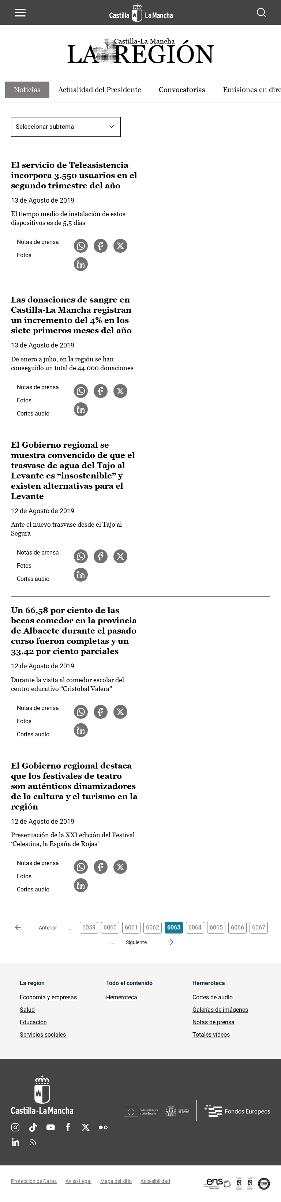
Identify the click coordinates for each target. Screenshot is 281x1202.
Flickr (103, 1127)
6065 (216, 927)
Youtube (50, 1127)
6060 (110, 927)
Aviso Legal (78, 1181)
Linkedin (15, 1142)
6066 (237, 927)
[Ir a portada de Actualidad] (140, 53)
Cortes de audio (212, 997)
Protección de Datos (34, 1181)
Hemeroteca (121, 997)
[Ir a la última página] (164, 942)
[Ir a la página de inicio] (141, 12)
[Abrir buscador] (261, 12)
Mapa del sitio (116, 1181)
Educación (33, 1022)
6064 (195, 927)
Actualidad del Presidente (99, 90)
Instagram (15, 1127)
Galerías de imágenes (220, 1009)
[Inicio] (67, 1094)
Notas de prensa (38, 241)
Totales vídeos (211, 1034)
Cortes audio (33, 413)
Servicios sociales (43, 1034)
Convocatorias (182, 90)
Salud (27, 1009)
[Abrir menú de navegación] (20, 12)
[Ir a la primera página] (24, 928)
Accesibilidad (155, 1181)
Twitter (85, 1127)
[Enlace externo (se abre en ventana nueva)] (236, 1183)
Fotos (24, 255)
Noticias (27, 90)
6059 (88, 927)
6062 (152, 927)
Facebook (68, 1127)
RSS (33, 1142)
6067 (258, 927)
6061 (131, 927)
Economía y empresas (48, 997)
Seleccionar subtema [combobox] (45, 126)
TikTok (33, 1127)
